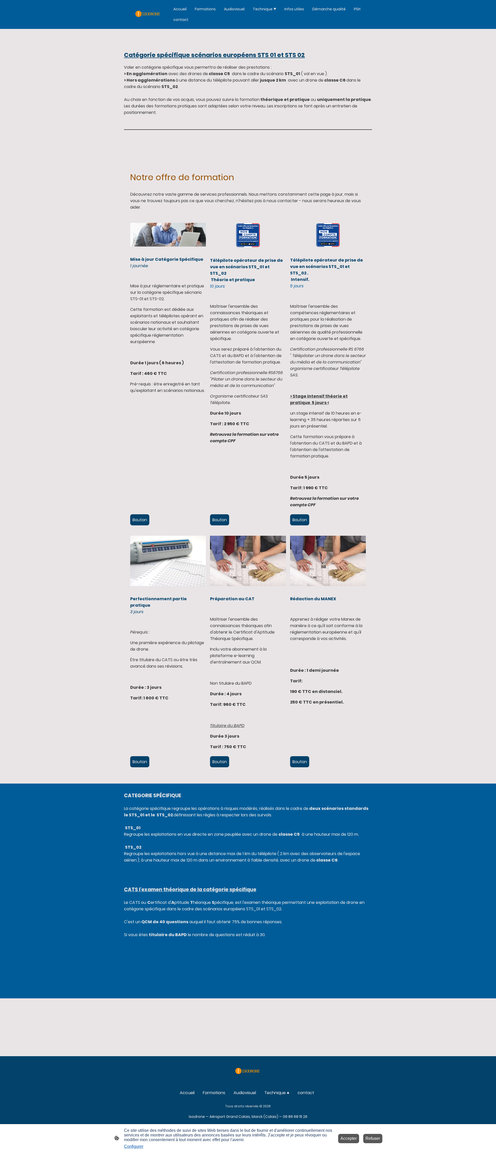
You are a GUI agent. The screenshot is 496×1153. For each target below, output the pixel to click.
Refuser (373, 1138)
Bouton (140, 520)
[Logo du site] (148, 14)
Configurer (133, 1146)
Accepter (348, 1138)
